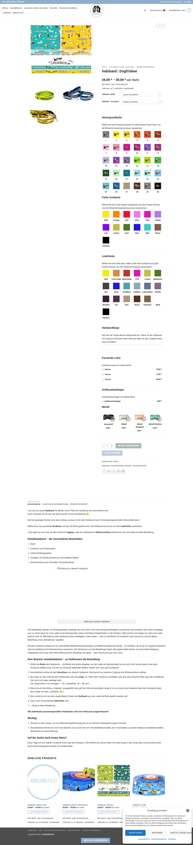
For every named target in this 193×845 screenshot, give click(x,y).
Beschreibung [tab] (34, 504)
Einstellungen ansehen (179, 833)
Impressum (172, 839)
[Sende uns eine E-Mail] (190, 2)
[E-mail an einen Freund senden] (113, 471)
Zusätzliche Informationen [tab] (55, 504)
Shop (104, 67)
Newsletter (18, 13)
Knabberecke (16, 8)
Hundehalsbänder (145, 67)
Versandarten (73, 830)
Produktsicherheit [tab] (79, 504)
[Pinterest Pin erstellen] (118, 471)
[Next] (165, 795)
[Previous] (28, 795)
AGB (40, 830)
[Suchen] (145, 10)
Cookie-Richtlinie (144, 839)
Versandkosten (121, 84)
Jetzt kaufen (112, 453)
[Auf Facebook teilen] (104, 471)
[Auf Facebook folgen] (185, 2)
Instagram (79, 742)
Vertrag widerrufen (91, 830)
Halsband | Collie (139, 805)
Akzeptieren (135, 833)
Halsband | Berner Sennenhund (75, 805)
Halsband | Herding (105, 805)
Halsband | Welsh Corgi (37, 805)
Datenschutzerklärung (159, 839)
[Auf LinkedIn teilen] (123, 471)
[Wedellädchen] (96, 10)
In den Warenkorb (128, 446)
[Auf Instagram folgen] (187, 2)
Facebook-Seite (59, 742)
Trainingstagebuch (68, 8)
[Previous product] (163, 26)
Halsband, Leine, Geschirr (36, 8)
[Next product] (158, 26)
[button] (187, 810)
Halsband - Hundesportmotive (135, 466)
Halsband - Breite (108, 94)
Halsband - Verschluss (110, 101)
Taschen (53, 8)
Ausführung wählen (39, 812)
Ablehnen (157, 833)
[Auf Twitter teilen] (109, 471)
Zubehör (7, 13)
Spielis (5, 8)
